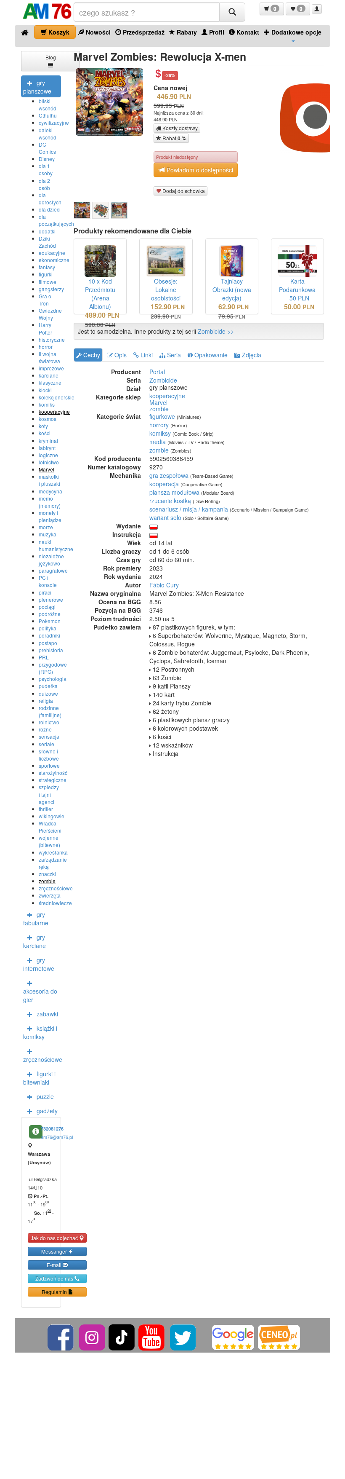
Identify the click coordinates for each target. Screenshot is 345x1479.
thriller (46, 808)
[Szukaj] (232, 12)
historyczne (52, 339)
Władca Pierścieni (50, 827)
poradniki (49, 635)
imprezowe (51, 368)
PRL (44, 657)
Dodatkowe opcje (295, 32)
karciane (48, 375)
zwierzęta (50, 895)
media (157, 441)
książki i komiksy (40, 1032)
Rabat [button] (173, 138)
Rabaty (186, 32)
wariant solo (165, 517)
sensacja (49, 736)
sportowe (49, 765)
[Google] (233, 1336)
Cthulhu (48, 115)
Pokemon (50, 620)
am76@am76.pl (57, 1136)
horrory (159, 425)
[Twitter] (183, 1336)
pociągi (47, 606)
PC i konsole (48, 581)
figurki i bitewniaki (39, 1077)
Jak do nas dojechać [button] (55, 1237)
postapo (48, 642)
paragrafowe (53, 570)
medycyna (50, 491)
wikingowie (51, 816)
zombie (47, 880)
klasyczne (50, 382)
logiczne (48, 454)
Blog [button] (50, 57)
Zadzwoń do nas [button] (54, 1278)
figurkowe (162, 416)
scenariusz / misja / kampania (188, 509)
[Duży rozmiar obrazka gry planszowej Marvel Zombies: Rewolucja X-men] (112, 102)
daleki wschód (47, 133)
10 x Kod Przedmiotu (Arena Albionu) (100, 294)
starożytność (53, 772)
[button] (272, 9)
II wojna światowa (49, 357)
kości (44, 433)
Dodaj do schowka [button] (183, 190)
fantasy (47, 267)
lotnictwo (49, 462)
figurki (46, 274)
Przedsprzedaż (143, 32)
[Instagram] (93, 1336)
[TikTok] (122, 1336)
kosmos (47, 418)
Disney (47, 158)
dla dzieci (50, 209)
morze (46, 527)
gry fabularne (35, 918)
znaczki (47, 873)
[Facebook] (61, 1336)
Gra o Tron (45, 299)
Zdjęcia (250, 355)
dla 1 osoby (46, 169)
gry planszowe (37, 86)
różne (45, 729)
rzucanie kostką (170, 500)
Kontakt (247, 32)
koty (43, 425)
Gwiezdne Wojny (50, 314)
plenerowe (51, 599)
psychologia (52, 678)
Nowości (97, 32)
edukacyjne (52, 252)
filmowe (47, 281)
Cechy (91, 355)
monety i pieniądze (50, 516)
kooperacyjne (54, 411)
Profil (215, 32)
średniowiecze (55, 902)
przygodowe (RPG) (53, 668)
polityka (47, 628)
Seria (173, 355)
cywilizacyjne (54, 122)
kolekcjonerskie (56, 397)
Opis (120, 355)
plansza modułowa (174, 492)
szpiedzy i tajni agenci (49, 794)
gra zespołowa (168, 475)
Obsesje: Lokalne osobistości (165, 289)
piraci (45, 592)
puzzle (45, 1096)
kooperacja (164, 484)
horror (46, 346)
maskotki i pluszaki (49, 480)
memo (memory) (50, 502)
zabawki (47, 1014)
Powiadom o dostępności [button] (199, 170)
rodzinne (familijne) (50, 711)
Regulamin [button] (55, 1291)
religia (46, 700)
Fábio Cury (164, 585)
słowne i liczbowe (49, 755)
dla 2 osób (44, 184)
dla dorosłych (50, 198)
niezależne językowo (51, 559)
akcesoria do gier (40, 995)
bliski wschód (47, 104)
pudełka (48, 685)
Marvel (46, 469)
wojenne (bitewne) (49, 841)
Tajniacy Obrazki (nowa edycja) (231, 289)
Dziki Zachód (47, 242)
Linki (146, 355)
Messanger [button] (54, 1251)
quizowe (48, 693)
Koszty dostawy (179, 127)
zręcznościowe (56, 888)
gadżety (47, 1111)
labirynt (47, 447)
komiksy (160, 433)
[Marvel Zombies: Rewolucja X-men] (82, 210)
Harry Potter (45, 328)
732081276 (52, 1128)
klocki (45, 390)
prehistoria (51, 650)
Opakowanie (210, 355)
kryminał (48, 440)
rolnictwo (49, 722)
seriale (46, 744)
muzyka (47, 534)
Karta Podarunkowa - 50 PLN (297, 289)
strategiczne (52, 779)
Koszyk (58, 32)
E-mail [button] (55, 1264)
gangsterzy (51, 288)
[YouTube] (152, 1336)
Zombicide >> (216, 331)
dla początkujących (56, 220)
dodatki (47, 231)
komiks (47, 404)
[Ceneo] (279, 1336)
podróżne (50, 613)
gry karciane (34, 941)
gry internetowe (38, 964)
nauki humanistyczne (56, 545)
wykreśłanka (53, 852)
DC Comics (47, 148)
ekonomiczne (54, 259)
